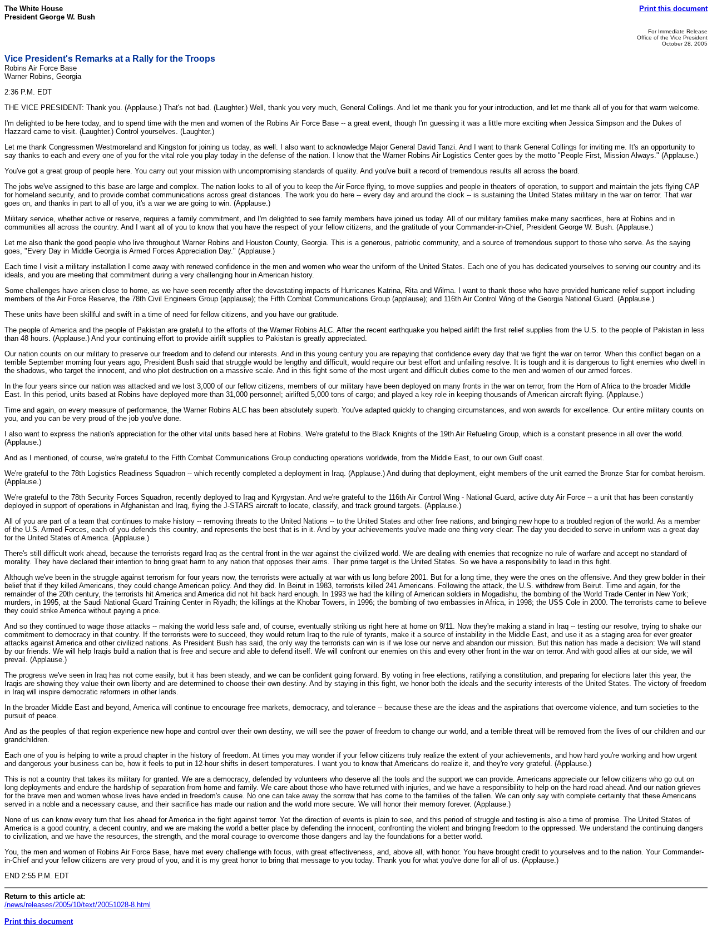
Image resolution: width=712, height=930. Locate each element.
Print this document (673, 8)
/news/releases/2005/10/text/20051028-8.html (77, 905)
